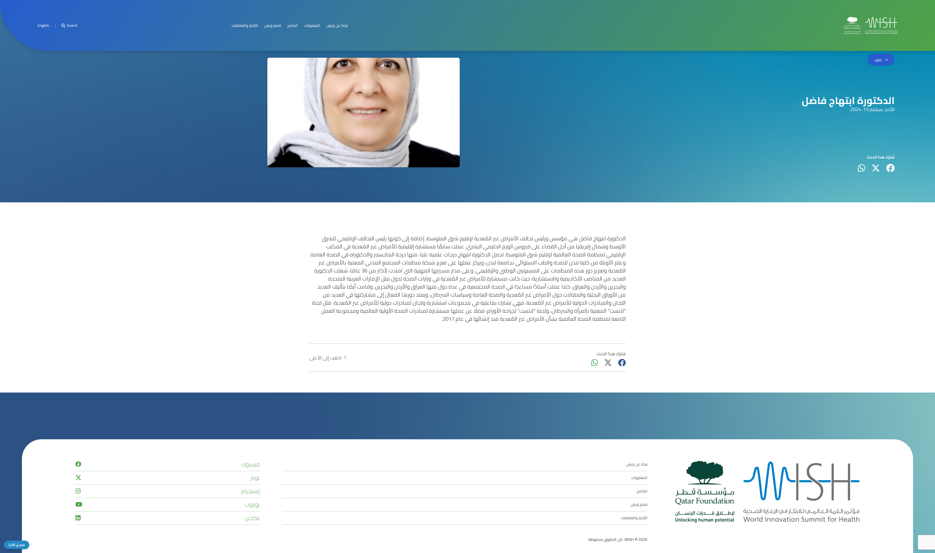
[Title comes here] (871, 25)
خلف (878, 60)
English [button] (43, 25)
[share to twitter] (875, 168)
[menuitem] (43, 25)
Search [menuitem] (71, 25)
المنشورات (312, 25)
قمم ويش (272, 25)
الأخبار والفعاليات (245, 25)
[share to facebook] (890, 168)
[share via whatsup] (861, 168)
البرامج (292, 25)
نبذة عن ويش (337, 25)
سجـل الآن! (16, 544)
